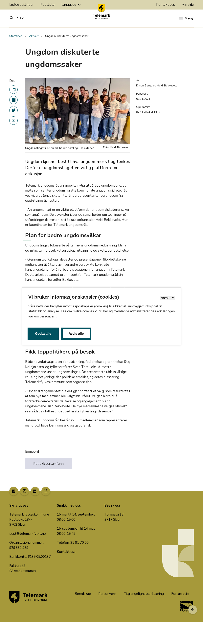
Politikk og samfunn (48, 463)
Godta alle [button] (43, 333)
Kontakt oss (165, 4)
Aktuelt (33, 36)
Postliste (47, 4)
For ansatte (180, 593)
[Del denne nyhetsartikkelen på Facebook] (13, 100)
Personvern (107, 593)
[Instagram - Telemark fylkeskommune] (24, 491)
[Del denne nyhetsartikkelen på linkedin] (13, 89)
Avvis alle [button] (76, 333)
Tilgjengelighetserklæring (144, 593)
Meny (189, 18)
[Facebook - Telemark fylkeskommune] (13, 491)
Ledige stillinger (21, 4)
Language (71, 4)
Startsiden (15, 36)
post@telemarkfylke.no (27, 533)
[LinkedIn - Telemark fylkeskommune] (35, 491)
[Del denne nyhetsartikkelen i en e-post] (13, 120)
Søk (16, 18)
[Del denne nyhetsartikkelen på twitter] (13, 110)
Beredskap (83, 593)
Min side (188, 4)
